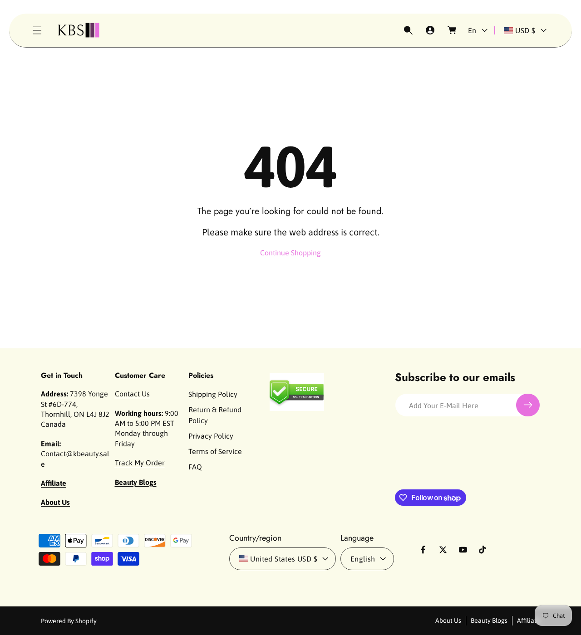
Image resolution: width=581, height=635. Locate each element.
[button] (37, 30)
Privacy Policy (210, 436)
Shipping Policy (212, 394)
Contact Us (132, 394)
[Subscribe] (528, 405)
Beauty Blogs (489, 620)
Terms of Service (215, 451)
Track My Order (140, 463)
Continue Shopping (290, 253)
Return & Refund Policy (214, 415)
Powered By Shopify (69, 621)
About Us (448, 620)
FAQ (195, 467)
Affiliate (528, 620)
